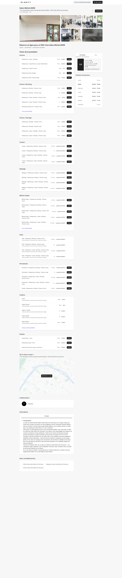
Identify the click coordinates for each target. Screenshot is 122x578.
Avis (96, 55)
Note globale (82, 55)
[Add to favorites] (92, 11)
